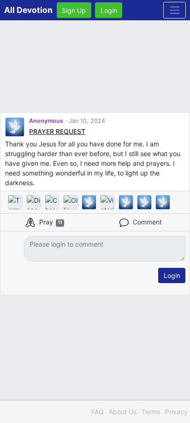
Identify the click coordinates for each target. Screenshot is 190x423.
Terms (151, 412)
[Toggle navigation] (174, 10)
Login (109, 10)
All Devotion (28, 10)
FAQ (97, 412)
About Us (123, 412)
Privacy (176, 412)
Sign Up (74, 10)
